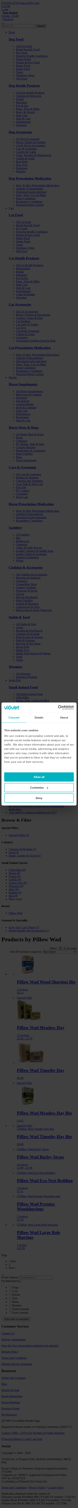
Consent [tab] (14, 717)
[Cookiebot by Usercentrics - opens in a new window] (58, 707)
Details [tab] (39, 717)
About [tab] (64, 717)
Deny (39, 798)
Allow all (39, 776)
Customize (37, 787)
